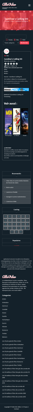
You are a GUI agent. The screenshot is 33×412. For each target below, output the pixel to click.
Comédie (4, 309)
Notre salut (9, 187)
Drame (4, 313)
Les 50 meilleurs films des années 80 (13, 386)
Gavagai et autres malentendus (16, 197)
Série (23, 40)
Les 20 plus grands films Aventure (12, 348)
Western (4, 337)
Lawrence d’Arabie (11, 192)
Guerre (4, 323)
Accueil (7, 21)
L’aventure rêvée (11, 201)
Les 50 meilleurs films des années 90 (13, 390)
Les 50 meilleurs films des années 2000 (14, 393)
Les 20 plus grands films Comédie (12, 351)
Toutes (10, 40)
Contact (16, 409)
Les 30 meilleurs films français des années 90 (16, 372)
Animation (5, 302)
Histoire (4, 326)
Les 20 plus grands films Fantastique (13, 358)
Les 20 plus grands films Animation (13, 344)
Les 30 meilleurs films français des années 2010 (15, 382)
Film (12, 21)
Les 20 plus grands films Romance (12, 362)
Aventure (5, 306)
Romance (5, 330)
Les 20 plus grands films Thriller (12, 365)
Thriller (4, 333)
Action (4, 299)
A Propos (25, 407)
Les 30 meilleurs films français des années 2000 (15, 376)
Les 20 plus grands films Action (11, 341)
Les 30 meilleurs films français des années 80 (16, 368)
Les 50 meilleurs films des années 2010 (14, 397)
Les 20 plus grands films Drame (11, 355)
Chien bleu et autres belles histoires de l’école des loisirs (17, 182)
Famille (4, 316)
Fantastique (6, 320)
